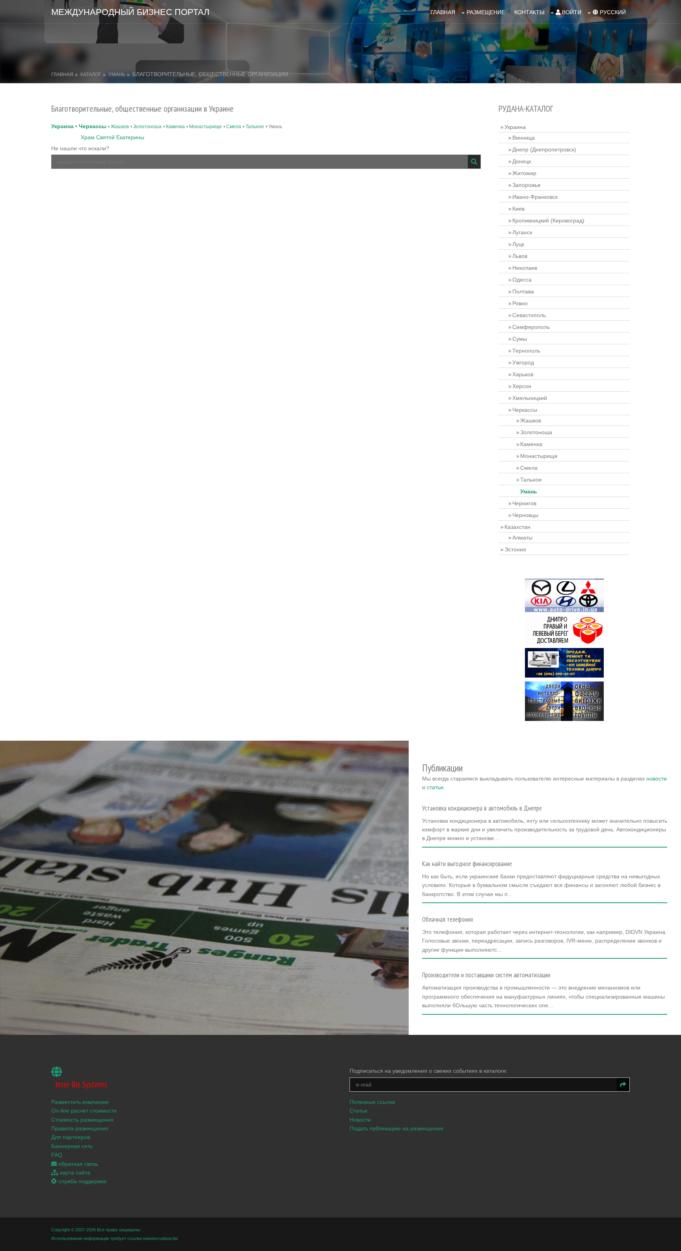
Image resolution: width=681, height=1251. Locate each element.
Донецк (521, 161)
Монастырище (205, 126)
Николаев (524, 268)
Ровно (520, 303)
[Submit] (474, 161)
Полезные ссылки (372, 1102)
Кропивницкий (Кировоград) (548, 220)
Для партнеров (70, 1137)
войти (570, 12)
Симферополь (531, 327)
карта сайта (74, 1172)
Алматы (522, 537)
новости (656, 778)
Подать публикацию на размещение (396, 1128)
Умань (116, 74)
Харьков (522, 374)
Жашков (120, 126)
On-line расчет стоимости (84, 1110)
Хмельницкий (529, 398)
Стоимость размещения (82, 1120)
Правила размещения (79, 1128)
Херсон (521, 386)
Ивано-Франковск (535, 197)
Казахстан (517, 527)
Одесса (522, 279)
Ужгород (523, 362)
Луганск (522, 232)
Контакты (529, 12)
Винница (523, 137)
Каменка (175, 126)
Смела (233, 126)
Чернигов (524, 503)
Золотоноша (147, 126)
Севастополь (529, 315)
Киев (518, 208)
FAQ (56, 1155)
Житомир (524, 173)
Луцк (518, 244)
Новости (360, 1120)
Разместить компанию (80, 1102)
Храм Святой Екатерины (112, 137)
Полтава (523, 291)
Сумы (519, 339)
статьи (435, 787)
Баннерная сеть (72, 1146)
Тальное (255, 126)
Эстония (515, 549)
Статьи (358, 1110)
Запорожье (526, 185)
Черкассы (92, 126)
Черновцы (525, 515)
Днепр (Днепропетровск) (544, 149)
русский (612, 12)
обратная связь (77, 1164)
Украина (62, 126)
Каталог (90, 74)
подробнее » (441, 841)
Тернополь (526, 350)
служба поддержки (81, 1181)
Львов (519, 256)
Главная (442, 12)
